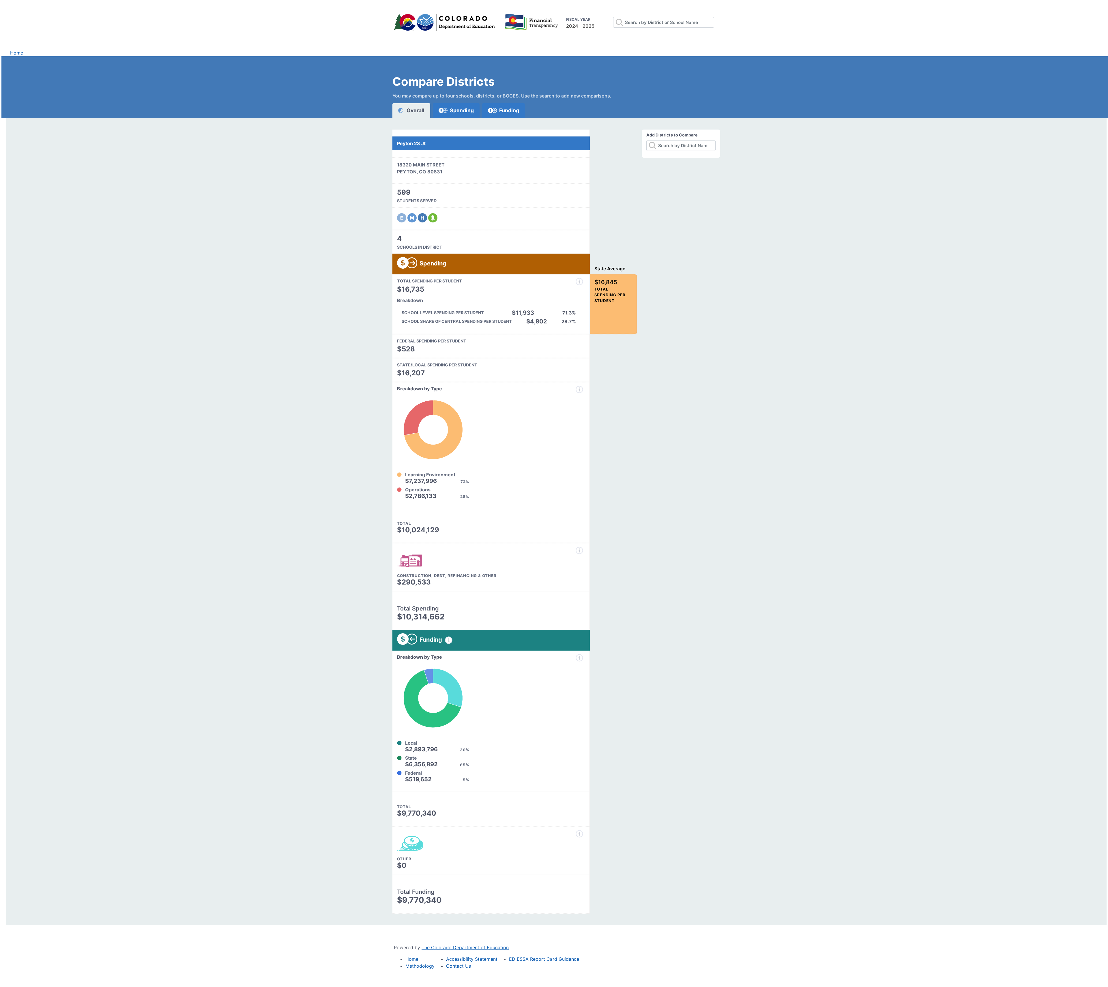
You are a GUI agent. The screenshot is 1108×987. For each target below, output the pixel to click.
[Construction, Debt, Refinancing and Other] (579, 550)
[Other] (579, 834)
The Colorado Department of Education (465, 947)
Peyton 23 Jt (411, 143)
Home (16, 53)
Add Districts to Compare (672, 134)
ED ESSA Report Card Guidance (544, 959)
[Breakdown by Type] (579, 389)
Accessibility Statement (471, 959)
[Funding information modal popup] (448, 640)
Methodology (420, 966)
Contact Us (458, 966)
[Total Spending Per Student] (579, 281)
